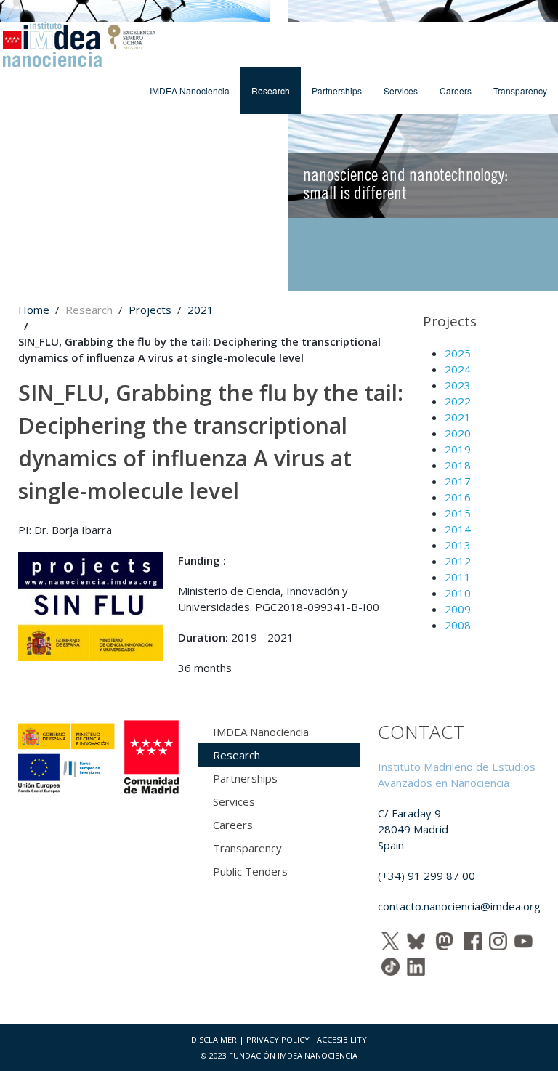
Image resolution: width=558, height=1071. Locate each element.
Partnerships (337, 90)
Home (33, 309)
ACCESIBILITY (342, 1039)
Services (401, 90)
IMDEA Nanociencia (190, 90)
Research (270, 90)
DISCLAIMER (214, 1039)
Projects (150, 309)
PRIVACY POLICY (278, 1039)
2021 (200, 309)
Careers (456, 90)
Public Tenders (250, 871)
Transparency (520, 90)
